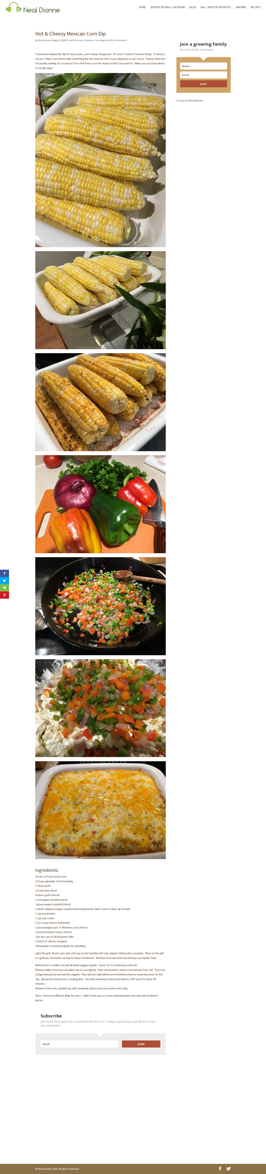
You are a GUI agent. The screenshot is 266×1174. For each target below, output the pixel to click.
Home (142, 7)
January (240, 7)
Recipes (256, 7)
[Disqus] (100, 1100)
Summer (89, 40)
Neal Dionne (45, 40)
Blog (192, 7)
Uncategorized (103, 40)
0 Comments (120, 40)
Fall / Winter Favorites (215, 7)
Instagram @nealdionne (189, 100)
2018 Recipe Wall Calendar (167, 7)
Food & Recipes (75, 40)
